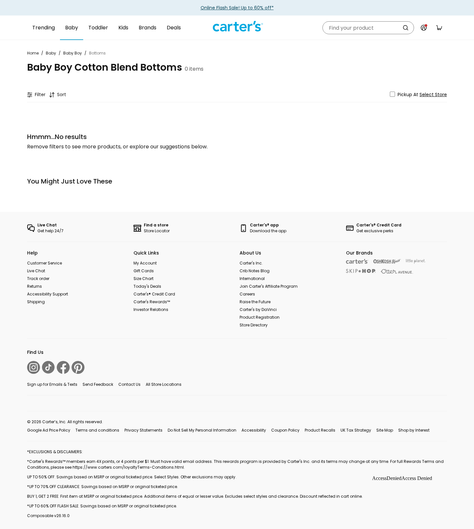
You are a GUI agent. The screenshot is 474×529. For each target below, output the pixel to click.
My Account (145, 263)
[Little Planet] (416, 261)
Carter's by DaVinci (258, 309)
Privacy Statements (143, 430)
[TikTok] (48, 367)
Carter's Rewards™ (151, 301)
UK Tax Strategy (356, 430)
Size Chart (143, 278)
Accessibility (254, 430)
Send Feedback (98, 384)
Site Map (384, 430)
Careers (247, 294)
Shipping (36, 301)
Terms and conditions (97, 430)
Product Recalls (320, 430)
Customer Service (44, 263)
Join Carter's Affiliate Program (269, 286)
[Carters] (357, 261)
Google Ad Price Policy (48, 430)
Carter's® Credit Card (154, 294)
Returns (34, 286)
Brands (147, 27)
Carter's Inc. (251, 263)
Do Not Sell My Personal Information (202, 430)
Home (33, 53)
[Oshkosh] (387, 261)
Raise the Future (255, 301)
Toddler (98, 27)
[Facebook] (63, 367)
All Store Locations (164, 384)
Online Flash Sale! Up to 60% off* (237, 8)
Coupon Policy (285, 430)
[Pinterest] (78, 367)
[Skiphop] (361, 271)
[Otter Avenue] (397, 271)
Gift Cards (143, 271)
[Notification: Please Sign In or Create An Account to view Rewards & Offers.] (423, 27)
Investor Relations (150, 309)
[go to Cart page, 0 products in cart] (439, 27)
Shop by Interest (414, 430)
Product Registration (260, 317)
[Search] (405, 28)
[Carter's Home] (237, 26)
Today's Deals (147, 286)
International (252, 278)
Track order (38, 278)
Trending (43, 27)
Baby (71, 27)
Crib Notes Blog (255, 271)
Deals (174, 27)
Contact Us (129, 384)
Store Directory (254, 325)
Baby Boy (72, 53)
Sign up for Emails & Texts (52, 384)
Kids (123, 27)
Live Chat (36, 271)
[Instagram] (33, 367)
